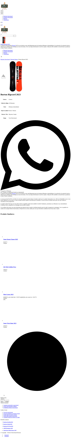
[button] (35, 57)
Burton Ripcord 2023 (5, 44)
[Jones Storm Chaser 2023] (13, 236)
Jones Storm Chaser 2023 (10, 239)
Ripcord (14, 45)
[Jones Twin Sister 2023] (13, 320)
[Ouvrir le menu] (2, 11)
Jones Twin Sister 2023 (9, 323)
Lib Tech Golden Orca (9, 267)
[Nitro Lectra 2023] (13, 291)
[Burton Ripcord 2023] (4, 43)
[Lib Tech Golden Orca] (13, 264)
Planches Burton (14, 59)
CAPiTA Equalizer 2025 (8, 428)
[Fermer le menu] (2, 13)
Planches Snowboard (5, 59)
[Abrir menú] (1, 34)
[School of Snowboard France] (4, 9)
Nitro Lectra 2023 (8, 294)
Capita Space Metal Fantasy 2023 (9, 430)
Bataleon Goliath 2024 (7, 424)
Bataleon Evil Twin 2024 (8, 426)
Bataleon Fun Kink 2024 (8, 422)
